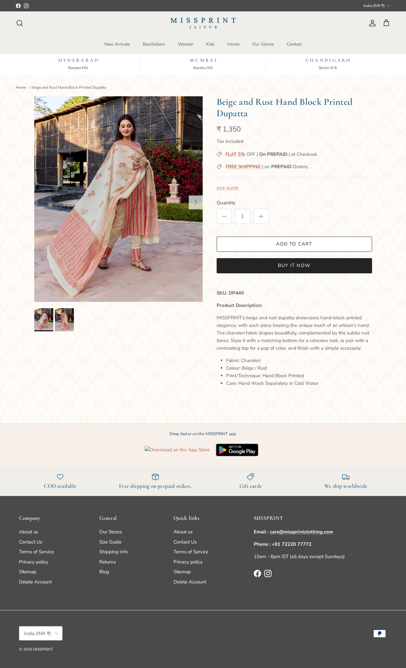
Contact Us (30, 542)
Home (233, 44)
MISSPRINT (42, 649)
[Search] (19, 23)
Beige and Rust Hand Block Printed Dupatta (68, 87)
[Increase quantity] (261, 216)
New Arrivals (117, 44)
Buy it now (294, 265)
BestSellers (154, 44)
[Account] (371, 23)
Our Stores (263, 44)
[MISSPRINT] (203, 23)
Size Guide (228, 188)
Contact (294, 44)
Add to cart (294, 244)
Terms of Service (36, 552)
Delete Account (35, 582)
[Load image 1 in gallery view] (118, 199)
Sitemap (27, 572)
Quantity (226, 203)
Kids (210, 44)
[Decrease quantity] (224, 216)
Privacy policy (33, 562)
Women (185, 44)
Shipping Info (113, 552)
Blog (104, 572)
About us (28, 532)
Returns (107, 562)
